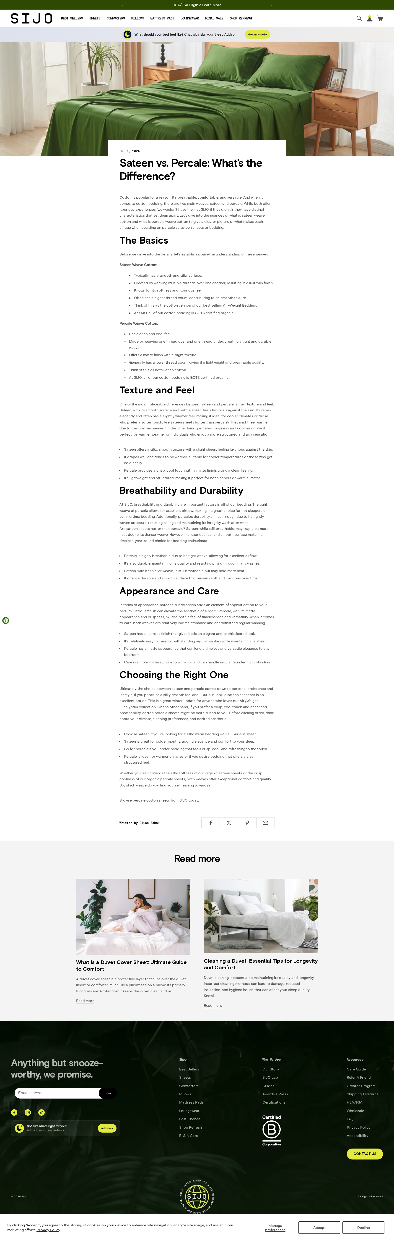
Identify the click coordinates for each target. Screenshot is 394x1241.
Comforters (116, 18)
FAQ (350, 1119)
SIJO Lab (270, 1077)
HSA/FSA (355, 1102)
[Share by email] (266, 823)
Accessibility (357, 1135)
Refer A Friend (359, 1077)
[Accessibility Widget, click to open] (5, 620)
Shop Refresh (241, 18)
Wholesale (355, 1110)
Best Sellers (72, 18)
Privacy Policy (48, 1230)
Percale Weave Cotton (138, 323)
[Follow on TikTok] (41, 1112)
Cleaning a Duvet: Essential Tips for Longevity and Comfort (261, 964)
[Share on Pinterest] (247, 823)
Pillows (137, 18)
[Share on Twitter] (229, 823)
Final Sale (214, 18)
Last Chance (189, 1119)
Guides (268, 1085)
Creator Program (361, 1085)
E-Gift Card (188, 1135)
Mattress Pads (162, 18)
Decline (363, 1227)
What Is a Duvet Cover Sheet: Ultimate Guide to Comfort (131, 965)
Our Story (270, 1069)
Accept (319, 1227)
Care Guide (356, 1069)
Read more (85, 1000)
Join (108, 1093)
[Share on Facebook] (211, 823)
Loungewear (190, 18)
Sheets (94, 18)
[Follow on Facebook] (14, 1112)
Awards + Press (275, 1094)
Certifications (273, 1102)
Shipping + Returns (362, 1094)
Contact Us (364, 1154)
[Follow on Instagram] (28, 1112)
